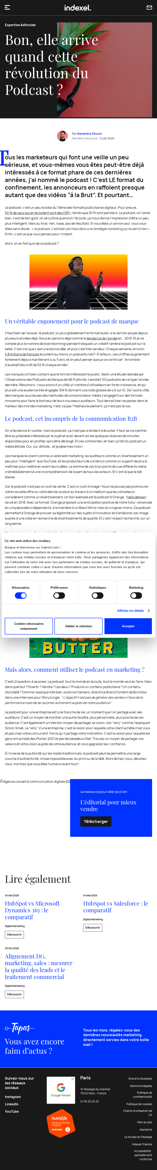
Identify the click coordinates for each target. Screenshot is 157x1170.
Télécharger (96, 821)
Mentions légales (141, 1086)
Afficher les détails (130, 610)
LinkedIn (11, 1104)
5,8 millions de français (22, 354)
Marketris (146, 1129)
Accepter (128, 626)
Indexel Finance (142, 1144)
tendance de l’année (102, 338)
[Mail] (149, 7)
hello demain (136, 497)
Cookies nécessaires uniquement (29, 626)
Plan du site (144, 1122)
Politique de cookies (139, 1104)
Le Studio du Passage (138, 1137)
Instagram (13, 1097)
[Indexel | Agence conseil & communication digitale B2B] (78, 8)
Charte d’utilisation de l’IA (137, 1113)
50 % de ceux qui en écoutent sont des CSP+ (38, 213)
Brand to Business (140, 1078)
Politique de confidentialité (142, 1095)
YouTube (12, 1111)
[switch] (59, 595)
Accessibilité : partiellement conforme (143, 1155)
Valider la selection (78, 626)
